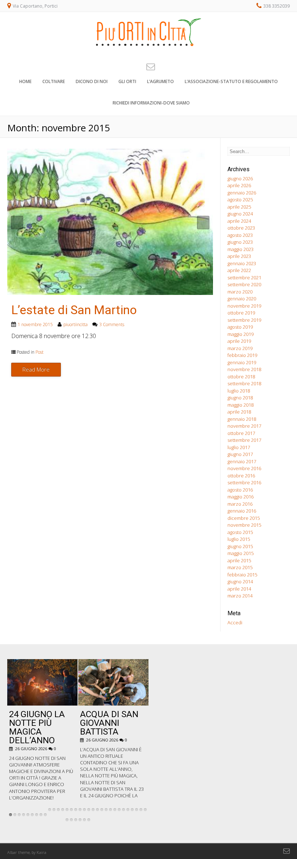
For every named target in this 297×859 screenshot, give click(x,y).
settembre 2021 (244, 277)
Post (39, 352)
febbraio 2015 (242, 574)
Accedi (234, 622)
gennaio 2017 (241, 461)
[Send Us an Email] (148, 66)
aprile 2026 (239, 185)
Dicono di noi (92, 81)
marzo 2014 (239, 595)
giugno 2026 (240, 178)
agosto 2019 (240, 327)
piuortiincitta (75, 324)
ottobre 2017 (241, 433)
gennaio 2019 (241, 362)
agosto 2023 (240, 235)
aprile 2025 (239, 207)
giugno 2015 (240, 546)
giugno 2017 (240, 454)
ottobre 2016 (241, 475)
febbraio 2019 (242, 355)
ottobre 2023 (241, 228)
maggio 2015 (240, 553)
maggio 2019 (240, 334)
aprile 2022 (239, 270)
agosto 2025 (240, 199)
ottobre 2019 (241, 312)
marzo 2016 (239, 504)
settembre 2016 (244, 482)
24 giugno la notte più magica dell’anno (37, 727)
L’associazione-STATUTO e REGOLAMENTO (231, 81)
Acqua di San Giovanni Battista (109, 723)
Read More (36, 369)
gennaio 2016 (241, 510)
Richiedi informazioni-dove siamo (151, 103)
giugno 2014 (240, 581)
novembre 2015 (244, 525)
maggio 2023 (240, 249)
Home (25, 81)
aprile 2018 (239, 411)
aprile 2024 (239, 221)
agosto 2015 (240, 532)
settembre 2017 (244, 440)
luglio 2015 (238, 539)
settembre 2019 (244, 320)
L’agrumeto (160, 81)
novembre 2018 (244, 369)
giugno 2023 (240, 242)
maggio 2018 (240, 405)
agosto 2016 (240, 489)
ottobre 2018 (241, 376)
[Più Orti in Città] (148, 50)
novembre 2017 (244, 426)
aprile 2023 (239, 256)
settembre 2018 (244, 383)
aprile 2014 (239, 588)
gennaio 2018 (241, 419)
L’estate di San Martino (74, 310)
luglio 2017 (238, 447)
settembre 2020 (244, 284)
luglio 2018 (238, 390)
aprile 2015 (239, 560)
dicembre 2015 (243, 518)
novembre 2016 (244, 468)
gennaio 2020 (241, 298)
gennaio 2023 (241, 263)
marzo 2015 (239, 567)
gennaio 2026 (241, 192)
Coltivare (53, 81)
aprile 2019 (239, 341)
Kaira (41, 852)
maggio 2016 (240, 496)
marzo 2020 (239, 291)
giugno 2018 (240, 397)
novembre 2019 (244, 306)
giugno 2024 (240, 213)
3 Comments (111, 324)
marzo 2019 (239, 348)
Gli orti (127, 81)
